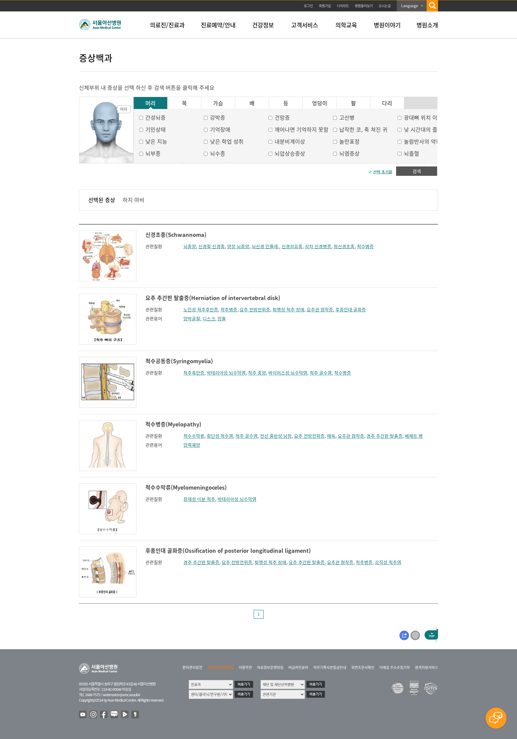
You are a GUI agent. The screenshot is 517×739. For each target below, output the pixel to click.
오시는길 (385, 5)
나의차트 (343, 5)
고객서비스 (304, 25)
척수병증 (365, 246)
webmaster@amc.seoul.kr (121, 694)
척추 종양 (257, 373)
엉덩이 (319, 103)
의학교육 (346, 25)
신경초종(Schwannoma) (175, 235)
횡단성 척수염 (220, 436)
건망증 (282, 117)
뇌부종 (153, 153)
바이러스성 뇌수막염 (287, 373)
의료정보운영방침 (270, 667)
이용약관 (245, 667)
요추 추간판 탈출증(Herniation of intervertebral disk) (212, 298)
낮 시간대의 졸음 (423, 129)
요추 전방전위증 (255, 309)
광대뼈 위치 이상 (423, 117)
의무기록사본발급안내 (329, 667)
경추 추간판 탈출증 (384, 436)
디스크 (209, 318)
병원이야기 (387, 25)
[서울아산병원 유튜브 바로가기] (83, 715)
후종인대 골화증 (350, 309)
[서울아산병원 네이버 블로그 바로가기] (114, 715)
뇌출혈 (411, 153)
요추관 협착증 (320, 309)
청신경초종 (344, 246)
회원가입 (325, 5)
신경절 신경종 (211, 246)
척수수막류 (193, 436)
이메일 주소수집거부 (394, 667)
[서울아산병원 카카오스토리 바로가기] (135, 715)
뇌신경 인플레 (265, 246)
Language (409, 5)
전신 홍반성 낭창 (276, 436)
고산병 (347, 117)
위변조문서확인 (362, 667)
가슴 (218, 103)
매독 (331, 436)
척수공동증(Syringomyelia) (179, 361)
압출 (222, 318)
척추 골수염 (321, 373)
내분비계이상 (290, 141)
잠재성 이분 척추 (199, 499)
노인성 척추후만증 (200, 309)
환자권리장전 (192, 667)
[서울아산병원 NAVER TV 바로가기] (125, 715)
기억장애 (220, 129)
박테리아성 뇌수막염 (226, 373)
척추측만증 (193, 373)
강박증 (217, 117)
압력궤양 (191, 445)
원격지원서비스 (426, 667)
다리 (387, 103)
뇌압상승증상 (290, 153)
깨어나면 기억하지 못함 (302, 129)
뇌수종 (217, 153)
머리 (150, 103)
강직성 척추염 (388, 562)
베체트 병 (414, 436)
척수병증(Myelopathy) (173, 424)
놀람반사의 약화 (422, 141)
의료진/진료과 (167, 25)
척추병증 (229, 309)
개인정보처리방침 (220, 667)
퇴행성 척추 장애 (288, 309)
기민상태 (155, 129)
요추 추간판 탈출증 (307, 562)
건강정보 (263, 25)
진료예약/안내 (218, 25)
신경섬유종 (292, 246)
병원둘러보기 (364, 5)
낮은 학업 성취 (227, 141)
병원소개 (427, 25)
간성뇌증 (155, 117)
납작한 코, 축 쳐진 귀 (363, 129)
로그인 (308, 5)
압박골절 (191, 318)
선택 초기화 (382, 172)
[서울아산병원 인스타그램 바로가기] (93, 715)
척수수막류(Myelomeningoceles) (186, 487)
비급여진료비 (298, 667)
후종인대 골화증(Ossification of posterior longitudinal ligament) (228, 550)
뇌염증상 (349, 153)
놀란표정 (349, 141)
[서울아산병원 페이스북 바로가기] (104, 715)
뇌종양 (189, 246)
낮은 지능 (156, 141)
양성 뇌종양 (238, 246)
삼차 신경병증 (318, 246)
